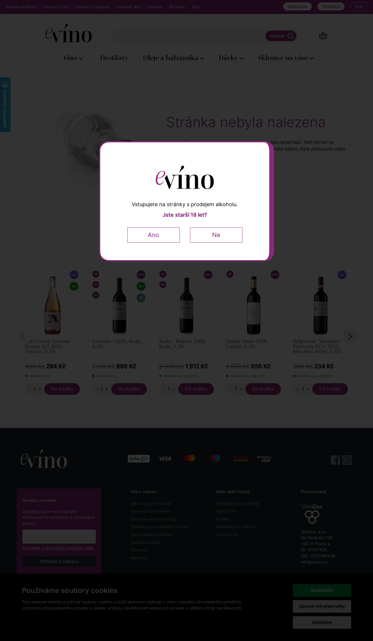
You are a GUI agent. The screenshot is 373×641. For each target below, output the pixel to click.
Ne (216, 235)
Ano (153, 235)
